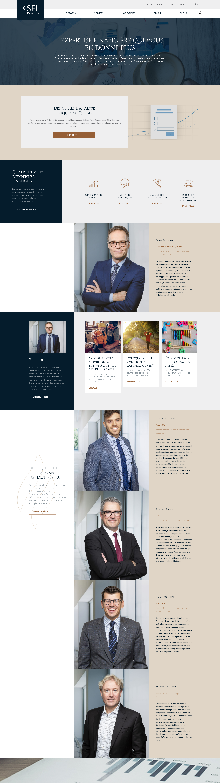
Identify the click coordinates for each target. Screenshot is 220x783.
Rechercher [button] (200, 13)
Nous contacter (178, 4)
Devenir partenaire (154, 4)
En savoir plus (93, 203)
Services (99, 13)
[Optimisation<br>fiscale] (93, 184)
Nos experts (128, 13)
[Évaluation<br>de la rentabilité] (156, 184)
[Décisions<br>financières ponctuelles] (188, 184)
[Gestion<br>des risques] (125, 184)
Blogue (157, 13)
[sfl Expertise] (30, 10)
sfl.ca (196, 4)
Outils (183, 13)
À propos (71, 13)
